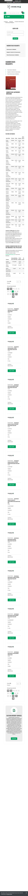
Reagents (11, 21)
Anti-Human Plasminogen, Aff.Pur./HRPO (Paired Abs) (13, 653)
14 (10, 294)
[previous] (11, 289)
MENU (8, 17)
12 (17, 291)
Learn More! (14, 738)
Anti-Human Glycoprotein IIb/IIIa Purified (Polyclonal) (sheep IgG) (13, 386)
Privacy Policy (9, 894)
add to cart (12, 332)
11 (15, 291)
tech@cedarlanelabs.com (10, 254)
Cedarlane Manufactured (19, 21)
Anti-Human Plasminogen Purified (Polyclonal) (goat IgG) (13, 539)
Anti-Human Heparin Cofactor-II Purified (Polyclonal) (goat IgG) (13, 424)
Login (20, 0)
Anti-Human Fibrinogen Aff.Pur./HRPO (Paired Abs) (13, 310)
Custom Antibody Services (14, 716)
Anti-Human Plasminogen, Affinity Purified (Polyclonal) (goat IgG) (13, 577)
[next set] (16, 294)
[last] (13, 297)
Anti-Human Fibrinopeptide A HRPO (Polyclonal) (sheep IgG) (13, 348)
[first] (8, 289)
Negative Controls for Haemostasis (13, 52)
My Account (9, 2)
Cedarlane (6, 21)
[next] (13, 294)
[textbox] (12, 13)
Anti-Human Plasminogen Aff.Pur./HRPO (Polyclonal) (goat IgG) (13, 615)
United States (17, 2)
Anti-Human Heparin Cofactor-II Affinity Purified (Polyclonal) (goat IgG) (13, 462)
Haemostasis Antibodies (11, 49)
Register (16, 0)
